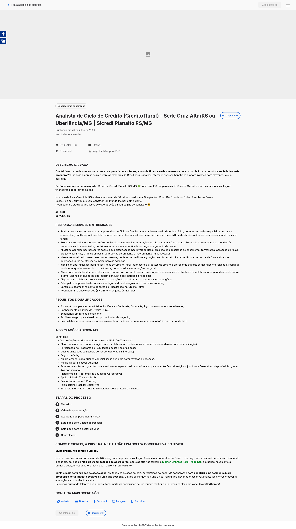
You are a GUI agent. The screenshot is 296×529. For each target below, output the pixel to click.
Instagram (121, 501)
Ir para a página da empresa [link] (26, 5)
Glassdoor (140, 501)
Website (65, 501)
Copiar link (232, 115)
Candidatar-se (270, 5)
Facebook (102, 501)
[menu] (288, 5)
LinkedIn (83, 501)
